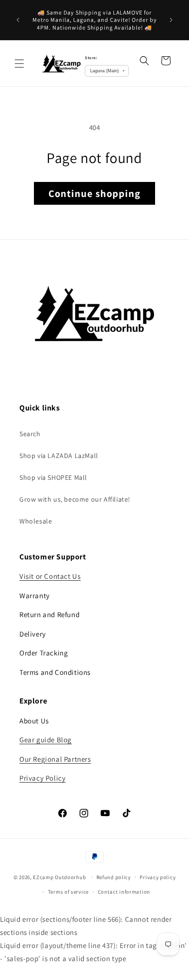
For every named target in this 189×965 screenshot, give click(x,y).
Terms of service (68, 891)
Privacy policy (157, 877)
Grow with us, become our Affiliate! (74, 499)
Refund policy (113, 877)
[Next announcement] (171, 20)
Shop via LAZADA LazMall (58, 455)
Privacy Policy (42, 778)
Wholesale (35, 521)
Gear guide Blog (45, 739)
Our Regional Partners (55, 759)
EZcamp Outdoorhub (59, 876)
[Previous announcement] (18, 20)
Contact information (124, 891)
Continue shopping (94, 193)
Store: (91, 57)
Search (30, 433)
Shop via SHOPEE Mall (53, 477)
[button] (19, 63)
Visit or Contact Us (49, 576)
